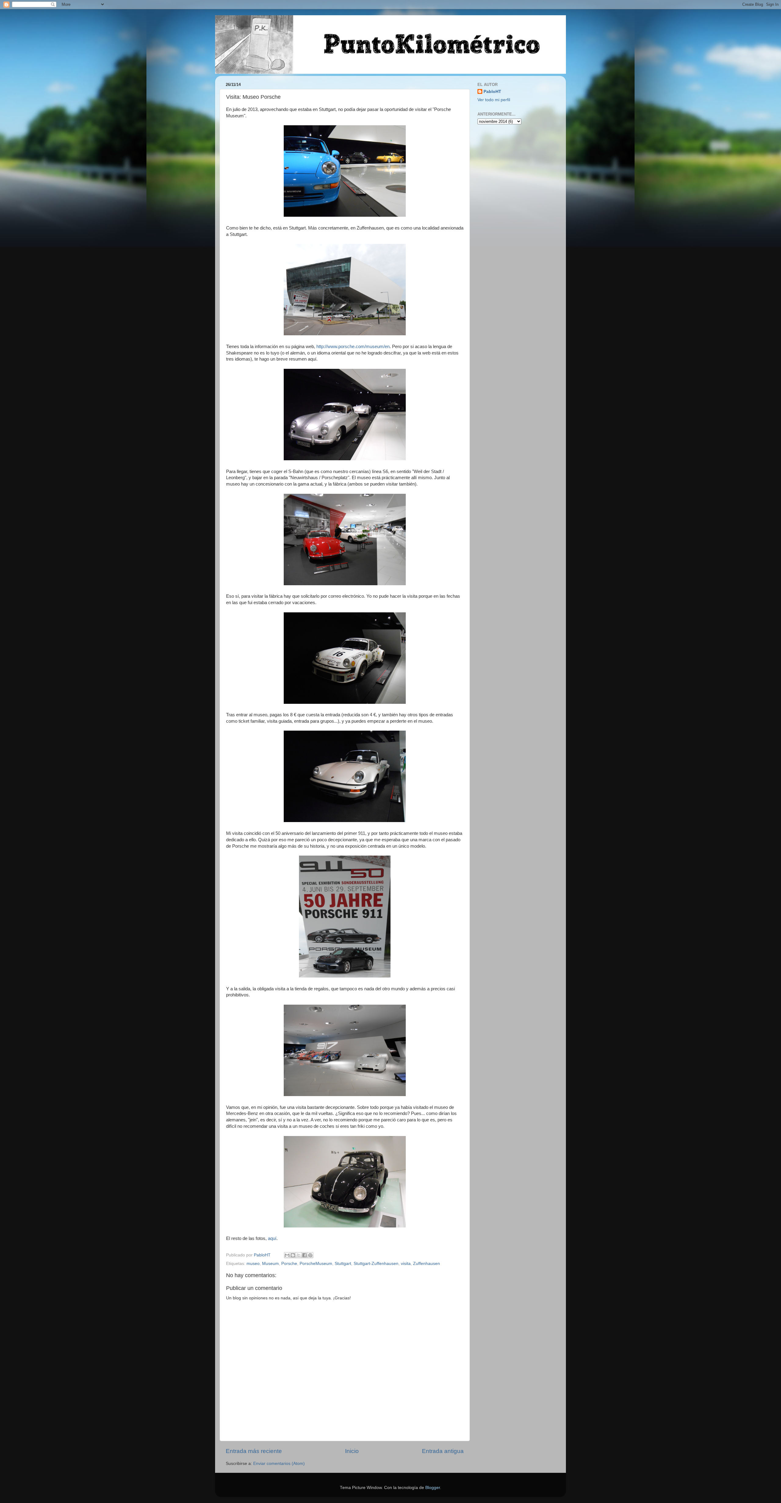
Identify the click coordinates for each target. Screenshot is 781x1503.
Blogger (432, 1487)
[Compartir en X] (299, 1255)
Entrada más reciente (254, 1451)
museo (253, 1263)
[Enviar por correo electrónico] (287, 1255)
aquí (272, 1238)
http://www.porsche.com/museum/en (353, 346)
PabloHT (492, 91)
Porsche (289, 1263)
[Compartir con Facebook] (304, 1255)
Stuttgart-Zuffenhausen (376, 1263)
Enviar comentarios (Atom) (279, 1463)
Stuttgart (343, 1263)
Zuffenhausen (426, 1263)
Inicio (352, 1451)
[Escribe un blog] (293, 1255)
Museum (270, 1263)
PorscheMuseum (316, 1263)
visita (406, 1263)
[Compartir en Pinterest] (310, 1255)
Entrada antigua (443, 1451)
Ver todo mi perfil (493, 100)
